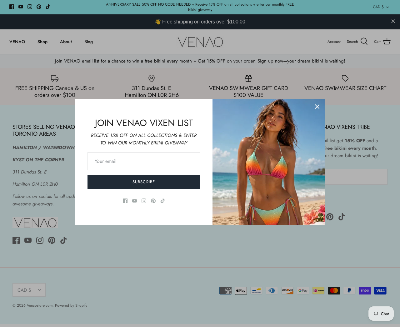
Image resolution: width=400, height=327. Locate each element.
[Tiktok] (162, 201)
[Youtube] (134, 201)
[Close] (317, 106)
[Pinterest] (153, 201)
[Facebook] (125, 201)
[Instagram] (144, 201)
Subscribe (143, 182)
